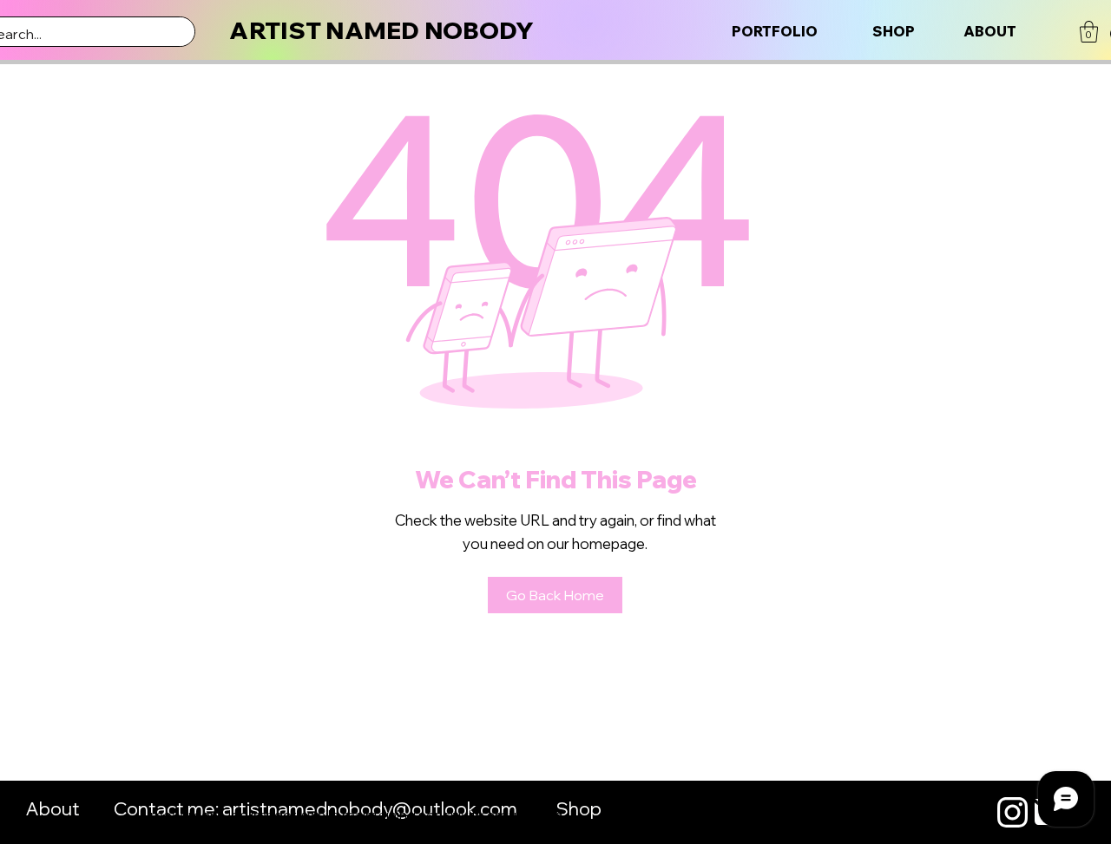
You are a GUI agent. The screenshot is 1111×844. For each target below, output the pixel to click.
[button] (1089, 32)
